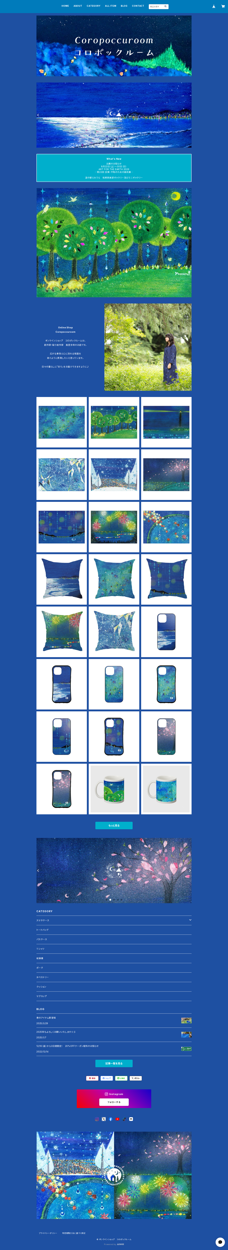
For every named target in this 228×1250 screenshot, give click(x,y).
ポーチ (39, 967)
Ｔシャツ (40, 948)
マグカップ (41, 996)
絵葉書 (39, 958)
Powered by (110, 1244)
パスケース (41, 939)
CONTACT (138, 6)
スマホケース (42, 920)
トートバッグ (42, 929)
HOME (65, 6)
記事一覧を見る (114, 1063)
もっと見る (114, 825)
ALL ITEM (110, 6)
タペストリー (42, 977)
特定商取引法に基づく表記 (73, 1233)
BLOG (124, 6)
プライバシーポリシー (48, 1233)
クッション (41, 986)
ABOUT (78, 6)
